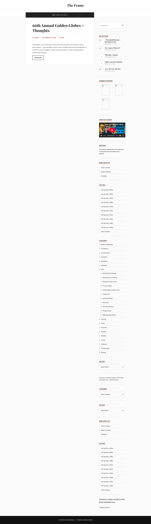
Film (61, 13)
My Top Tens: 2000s (107, 194)
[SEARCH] (122, 25)
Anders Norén (87, 520)
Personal (104, 327)
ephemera (104, 265)
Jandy (37, 37)
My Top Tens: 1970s (107, 206)
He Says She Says (108, 298)
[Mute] (120, 136)
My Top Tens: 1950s (107, 215)
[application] (112, 130)
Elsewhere (104, 261)
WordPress (70, 520)
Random (103, 331)
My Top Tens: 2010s (107, 190)
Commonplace (105, 253)
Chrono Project (86, 13)
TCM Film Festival (108, 306)
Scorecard (106, 302)
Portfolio (104, 176)
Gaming (103, 319)
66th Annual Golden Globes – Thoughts (58, 28)
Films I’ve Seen (105, 167)
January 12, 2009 (50, 37)
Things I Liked (107, 311)
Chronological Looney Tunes (111, 290)
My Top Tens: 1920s (107, 227)
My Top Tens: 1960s (107, 211)
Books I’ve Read (106, 172)
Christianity (104, 248)
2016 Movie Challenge (109, 273)
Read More (38, 57)
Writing (103, 352)
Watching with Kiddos (109, 315)
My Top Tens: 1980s (107, 202)
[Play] (101, 136)
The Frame (75, 5)
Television (104, 344)
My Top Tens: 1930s (107, 223)
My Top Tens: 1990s (107, 198)
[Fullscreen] (123, 136)
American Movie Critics (110, 281)
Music (103, 323)
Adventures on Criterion (110, 277)
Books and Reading (72, 13)
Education (104, 257)
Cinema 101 (106, 294)
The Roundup (105, 348)
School (103, 340)
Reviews (103, 336)
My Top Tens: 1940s (107, 219)
